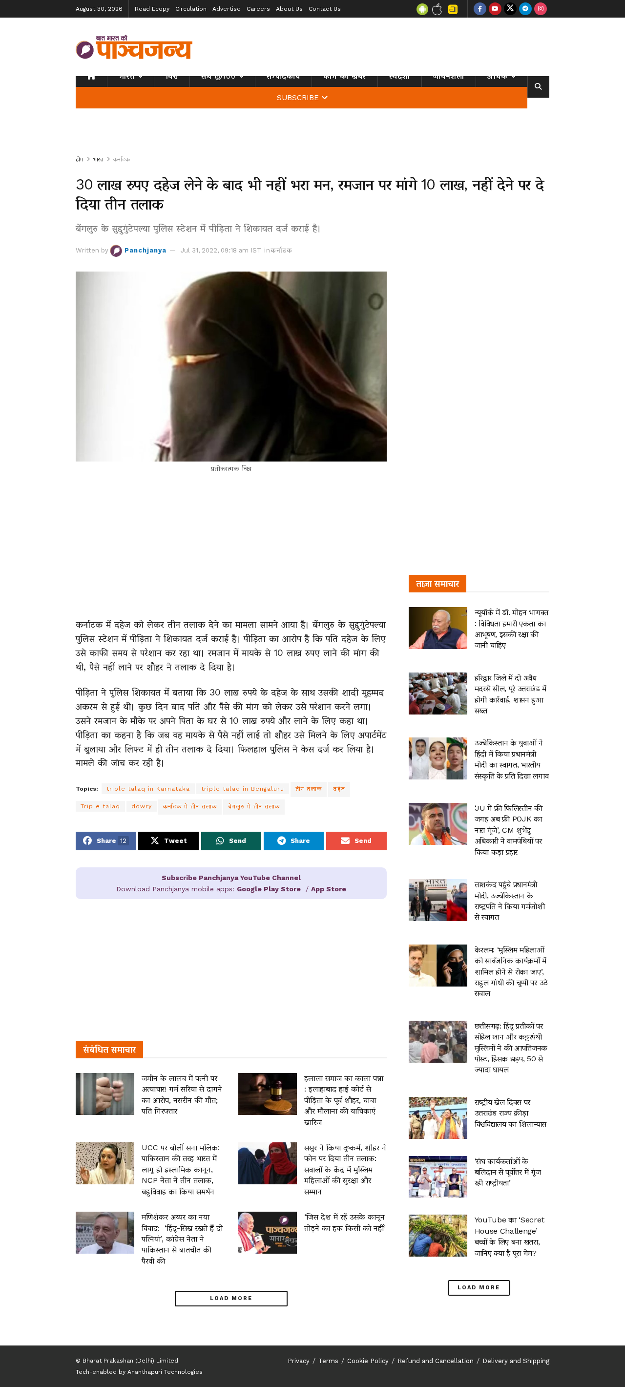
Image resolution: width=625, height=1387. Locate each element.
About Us (289, 8)
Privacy (299, 1361)
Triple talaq (100, 806)
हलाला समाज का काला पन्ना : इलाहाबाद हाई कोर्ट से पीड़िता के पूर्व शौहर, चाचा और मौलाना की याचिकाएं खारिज (343, 1100)
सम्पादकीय (283, 76)
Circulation (191, 8)
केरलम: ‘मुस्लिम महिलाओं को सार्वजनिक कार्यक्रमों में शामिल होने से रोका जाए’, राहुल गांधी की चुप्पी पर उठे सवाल (511, 971)
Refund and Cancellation (435, 1361)
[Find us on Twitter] (510, 9)
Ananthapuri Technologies (165, 1371)
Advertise (226, 8)
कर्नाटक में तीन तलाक (190, 806)
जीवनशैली (448, 76)
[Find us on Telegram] (525, 9)
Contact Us (325, 8)
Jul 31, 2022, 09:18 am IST (221, 250)
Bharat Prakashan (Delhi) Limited (130, 1360)
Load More (231, 1298)
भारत (127, 76)
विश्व (172, 76)
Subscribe (298, 97)
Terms (328, 1361)
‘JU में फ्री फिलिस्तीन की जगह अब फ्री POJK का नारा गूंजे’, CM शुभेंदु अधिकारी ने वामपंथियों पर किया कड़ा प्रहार (508, 830)
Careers (258, 8)
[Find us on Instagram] (540, 9)
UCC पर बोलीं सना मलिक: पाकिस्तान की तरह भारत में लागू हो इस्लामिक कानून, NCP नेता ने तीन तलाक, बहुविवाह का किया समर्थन (181, 1169)
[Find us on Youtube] (495, 9)
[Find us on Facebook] (480, 9)
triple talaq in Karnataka (148, 788)
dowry (141, 806)
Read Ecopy (152, 8)
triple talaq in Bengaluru (242, 788)
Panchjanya (146, 250)
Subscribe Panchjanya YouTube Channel (231, 878)
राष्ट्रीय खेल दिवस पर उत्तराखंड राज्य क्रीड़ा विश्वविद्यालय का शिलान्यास (511, 1113)
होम (79, 159)
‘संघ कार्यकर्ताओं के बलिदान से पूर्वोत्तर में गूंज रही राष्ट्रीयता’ (508, 1172)
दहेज (339, 788)
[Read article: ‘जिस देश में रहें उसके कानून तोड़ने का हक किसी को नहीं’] (267, 1233)
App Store (328, 889)
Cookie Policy (368, 1361)
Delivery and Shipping (515, 1361)
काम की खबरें (344, 76)
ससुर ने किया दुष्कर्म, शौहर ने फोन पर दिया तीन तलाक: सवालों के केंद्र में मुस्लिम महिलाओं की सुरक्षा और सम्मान (345, 1169)
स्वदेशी (399, 76)
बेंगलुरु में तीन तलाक (254, 806)
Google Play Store (269, 889)
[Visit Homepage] (134, 47)
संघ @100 (218, 76)
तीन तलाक (308, 788)
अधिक (497, 76)
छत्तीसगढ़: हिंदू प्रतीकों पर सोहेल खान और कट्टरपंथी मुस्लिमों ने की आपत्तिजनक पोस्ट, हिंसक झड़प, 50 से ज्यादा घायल (511, 1047)
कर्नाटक (121, 159)
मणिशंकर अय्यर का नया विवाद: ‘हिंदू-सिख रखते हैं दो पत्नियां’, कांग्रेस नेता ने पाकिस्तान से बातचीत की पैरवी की (182, 1238)
